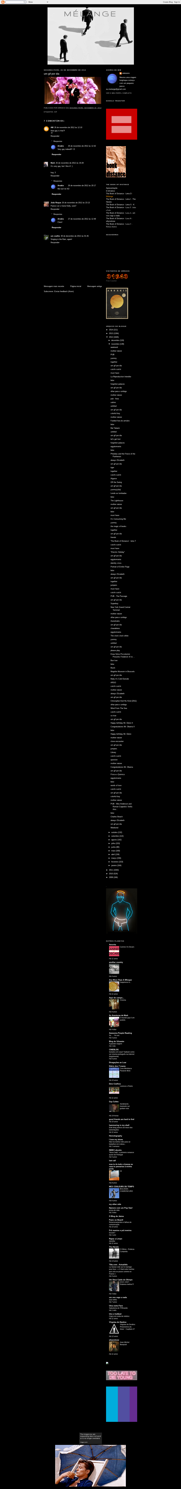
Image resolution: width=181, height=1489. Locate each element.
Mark (53, 163)
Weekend (114, 828)
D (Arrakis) (110, 191)
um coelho (55, 236)
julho (113, 843)
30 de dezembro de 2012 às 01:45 (75, 236)
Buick (113, 668)
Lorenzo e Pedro (126, 1086)
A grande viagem (115, 1044)
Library (113, 752)
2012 (111, 337)
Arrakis (61, 146)
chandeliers (115, 628)
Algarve (114, 478)
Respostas (57, 141)
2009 (111, 877)
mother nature (116, 351)
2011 (111, 870)
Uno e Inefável (115, 1314)
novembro (115, 344)
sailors (113, 402)
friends (113, 537)
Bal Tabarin (115, 428)
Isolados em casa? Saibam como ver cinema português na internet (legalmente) (121, 1054)
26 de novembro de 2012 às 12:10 (68, 127)
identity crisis (116, 563)
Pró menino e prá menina (120, 1230)
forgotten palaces (118, 384)
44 (121, 1171)
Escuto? (112, 1233)
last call (112, 1161)
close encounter (117, 741)
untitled (114, 406)
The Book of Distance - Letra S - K (120, 205)
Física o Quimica (118, 774)
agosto (114, 840)
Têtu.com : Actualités (118, 1265)
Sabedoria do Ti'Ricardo (118, 1308)
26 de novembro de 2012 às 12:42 (82, 146)
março (114, 858)
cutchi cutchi (116, 369)
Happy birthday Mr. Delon (121, 734)
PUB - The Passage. (119, 596)
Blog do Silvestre (116, 1041)
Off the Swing (116, 482)
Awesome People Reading (120, 1033)
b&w (112, 380)
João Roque (56, 203)
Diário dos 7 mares (117, 1066)
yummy (114, 358)
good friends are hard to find (121, 1119)
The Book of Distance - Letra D (119, 194)
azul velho (113, 1300)
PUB (112, 355)
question (114, 760)
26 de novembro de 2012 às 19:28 (70, 163)
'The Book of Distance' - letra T (123, 541)
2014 (111, 330)
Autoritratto (115, 621)
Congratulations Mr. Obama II (123, 727)
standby (112, 1241)
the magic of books (118, 526)
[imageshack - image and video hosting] (107, 1363)
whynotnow (110, 221)
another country (116, 962)
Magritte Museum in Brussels (123, 671)
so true (113, 716)
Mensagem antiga (94, 286)
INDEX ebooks (115, 1150)
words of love (116, 785)
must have (115, 373)
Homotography (115, 1136)
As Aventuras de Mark (118, 1015)
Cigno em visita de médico (119, 1316)
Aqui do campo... (116, 998)
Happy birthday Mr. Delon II (122, 723)
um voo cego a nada (118, 1297)
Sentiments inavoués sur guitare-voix (125, 1106)
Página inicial (75, 286)
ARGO (113, 682)
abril (113, 854)
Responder (55, 136)
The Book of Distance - (116, 213)
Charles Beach (117, 817)
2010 (111, 874)
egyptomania (116, 446)
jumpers (114, 585)
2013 (111, 333)
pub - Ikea (115, 399)
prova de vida (114, 1210)
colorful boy (115, 413)
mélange (91, 13)
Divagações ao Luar (117, 1062)
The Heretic (114, 1247)
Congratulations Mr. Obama (122, 767)
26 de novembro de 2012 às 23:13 (76, 203)
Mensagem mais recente (54, 286)
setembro (115, 836)
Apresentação (111, 188)
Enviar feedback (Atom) (64, 291)
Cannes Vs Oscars (127, 947)
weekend (114, 347)
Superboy (114, 603)
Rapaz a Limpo (115, 1239)
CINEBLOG (114, 1050)
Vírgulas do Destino (117, 1322)
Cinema (123, 1000)
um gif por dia (116, 366)
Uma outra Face (116, 1306)
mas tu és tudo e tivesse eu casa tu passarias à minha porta (121, 1166)
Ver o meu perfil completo (119, 93)
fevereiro (115, 862)
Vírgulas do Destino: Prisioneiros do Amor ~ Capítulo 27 (127, 1326)
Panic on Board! (116, 1220)
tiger (112, 467)
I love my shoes (116, 1139)
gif (55, 112)
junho (113, 847)
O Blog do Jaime (116, 1216)
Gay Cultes (113, 1102)
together (114, 362)
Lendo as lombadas (119, 493)
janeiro (114, 865)
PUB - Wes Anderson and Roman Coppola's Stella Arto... (121, 806)
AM (52, 127)
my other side (115, 1204)
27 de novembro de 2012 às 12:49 (82, 219)
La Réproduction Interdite (121, 377)
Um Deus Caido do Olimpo (120, 1280)
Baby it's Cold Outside (120, 679)
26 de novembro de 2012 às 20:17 (82, 185)
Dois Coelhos (115, 1084)
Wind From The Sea (119, 708)
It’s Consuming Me (118, 519)
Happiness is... (125, 982)
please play (115, 650)
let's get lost (115, 439)
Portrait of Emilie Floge (120, 567)
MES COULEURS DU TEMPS (121, 1187)
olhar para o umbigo (119, 391)
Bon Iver (114, 660)
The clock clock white (119, 636)
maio (113, 851)
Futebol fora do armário (120, 421)
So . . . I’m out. (114, 1035)
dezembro (115, 340)
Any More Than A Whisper (120, 980)
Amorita (112, 945)
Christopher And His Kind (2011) (124, 701)
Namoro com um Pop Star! (120, 1208)
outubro (114, 832)
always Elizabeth (117, 460)
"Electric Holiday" (118, 552)
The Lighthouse (117, 501)
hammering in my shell (119, 1125)
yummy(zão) (116, 490)
